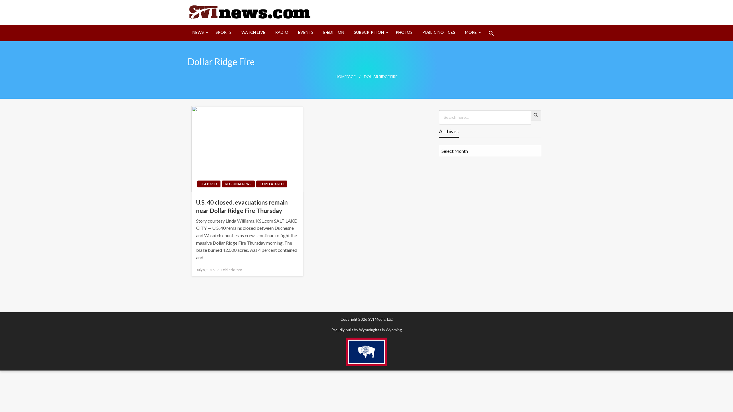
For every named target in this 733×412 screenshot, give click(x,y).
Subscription (369, 32)
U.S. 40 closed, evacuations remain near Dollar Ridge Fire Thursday (242, 206)
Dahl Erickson (231, 270)
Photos (404, 32)
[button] (491, 33)
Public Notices (438, 32)
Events (306, 32)
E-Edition (333, 32)
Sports (224, 32)
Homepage (346, 77)
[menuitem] (199, 33)
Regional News (238, 184)
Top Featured (272, 184)
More (471, 32)
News (198, 32)
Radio (281, 32)
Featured (209, 184)
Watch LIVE (253, 32)
